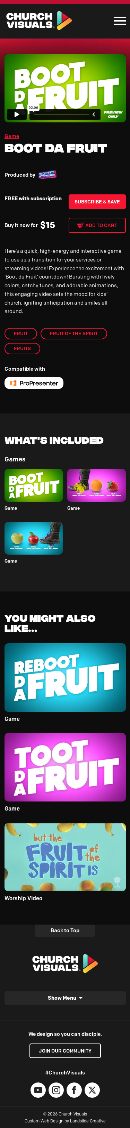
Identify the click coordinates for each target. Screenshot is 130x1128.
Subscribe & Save (97, 202)
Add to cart (101, 225)
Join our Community (65, 1051)
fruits (22, 348)
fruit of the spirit (74, 333)
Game (12, 136)
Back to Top (65, 930)
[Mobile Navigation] (118, 21)
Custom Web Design (44, 1120)
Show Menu (62, 998)
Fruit (21, 333)
